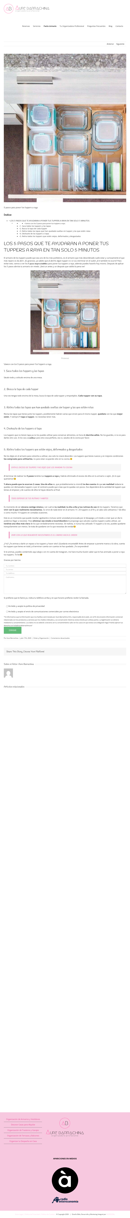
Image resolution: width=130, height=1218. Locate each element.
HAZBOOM (110, 1214)
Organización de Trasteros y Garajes (23, 1130)
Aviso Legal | (20, 1214)
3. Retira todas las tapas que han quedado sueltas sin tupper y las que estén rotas (55, 231)
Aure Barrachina (12, 638)
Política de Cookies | (48, 1214)
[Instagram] (67, 1145)
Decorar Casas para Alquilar (23, 1124)
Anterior (110, 44)
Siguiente (120, 44)
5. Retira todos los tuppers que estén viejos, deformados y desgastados (50, 236)
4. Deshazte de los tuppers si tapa (34, 234)
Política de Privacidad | (33, 1214)
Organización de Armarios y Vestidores (23, 1119)
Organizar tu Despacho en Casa (23, 1141)
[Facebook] (62, 1145)
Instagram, (63, 552)
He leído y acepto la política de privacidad (26, 606)
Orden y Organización (41, 638)
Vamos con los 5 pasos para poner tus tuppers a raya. (45, 223)
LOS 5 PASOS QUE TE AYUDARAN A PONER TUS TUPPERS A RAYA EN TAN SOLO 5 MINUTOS (49, 220)
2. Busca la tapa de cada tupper (33, 228)
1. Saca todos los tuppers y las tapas (35, 226)
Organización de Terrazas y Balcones (23, 1135)
